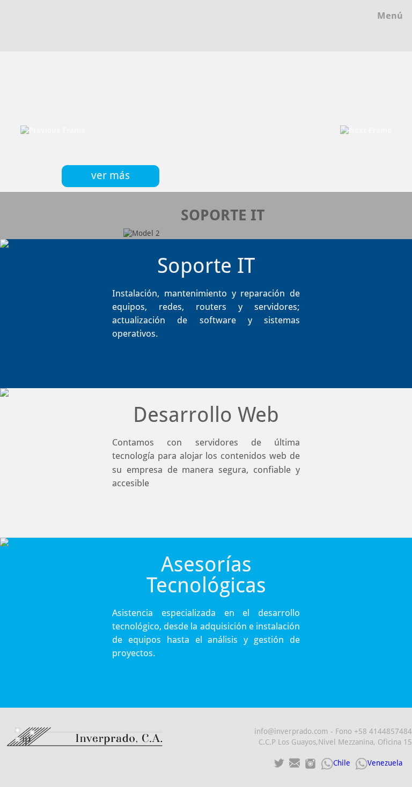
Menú (390, 15)
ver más (110, 175)
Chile (341, 763)
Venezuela (384, 763)
